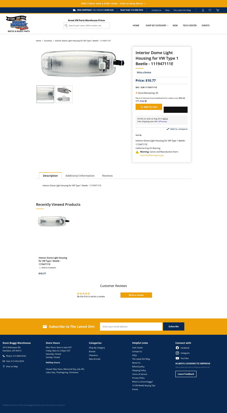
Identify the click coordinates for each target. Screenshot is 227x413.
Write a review (136, 295)
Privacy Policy (138, 377)
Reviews (107, 175)
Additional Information (80, 175)
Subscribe (174, 326)
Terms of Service (139, 374)
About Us (136, 362)
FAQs (167, 10)
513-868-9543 (137, 10)
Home (38, 40)
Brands (92, 351)
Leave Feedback (186, 374)
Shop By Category (97, 347)
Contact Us (156, 10)
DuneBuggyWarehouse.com (34, 405)
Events (135, 389)
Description (50, 175)
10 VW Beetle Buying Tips (143, 385)
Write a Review (144, 72)
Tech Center (137, 347)
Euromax (48, 40)
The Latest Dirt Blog (182, 10)
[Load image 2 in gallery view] (64, 94)
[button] (156, 25)
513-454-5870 (17, 361)
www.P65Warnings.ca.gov (152, 155)
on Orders (95, 10)
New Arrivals (94, 359)
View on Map (12, 366)
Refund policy (138, 366)
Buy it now (175, 109)
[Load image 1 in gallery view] (45, 94)
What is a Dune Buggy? (142, 381)
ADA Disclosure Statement (55, 405)
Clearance (93, 355)
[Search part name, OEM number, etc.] (66, 25)
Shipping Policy (139, 370)
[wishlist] (210, 10)
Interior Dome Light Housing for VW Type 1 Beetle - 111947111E (53, 261)
